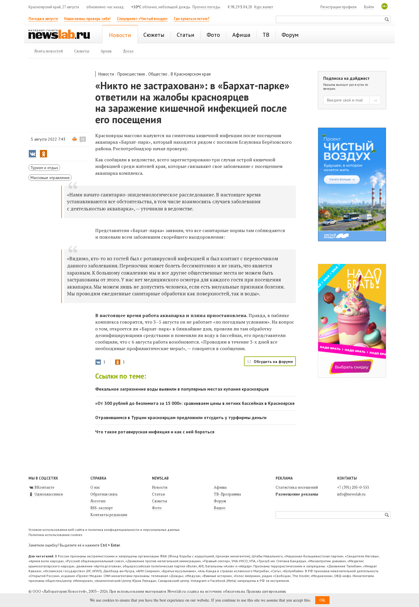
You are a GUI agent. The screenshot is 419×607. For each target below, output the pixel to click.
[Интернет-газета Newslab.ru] (62, 35)
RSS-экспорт (101, 507)
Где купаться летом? (192, 18)
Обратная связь (104, 494)
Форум (220, 501)
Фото (157, 507)
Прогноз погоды (206, 7)
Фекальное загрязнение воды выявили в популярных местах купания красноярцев (182, 389)
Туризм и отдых (44, 167)
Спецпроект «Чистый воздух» (142, 18)
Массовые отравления (50, 177)
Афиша (220, 487)
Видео (219, 507)
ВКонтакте (44, 487)
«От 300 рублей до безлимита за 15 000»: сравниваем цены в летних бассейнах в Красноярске (195, 403)
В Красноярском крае (191, 74)
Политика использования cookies (55, 535)
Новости (106, 74)
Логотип (97, 501)
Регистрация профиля (338, 7)
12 (82, 139)
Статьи (158, 494)
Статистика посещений (297, 487)
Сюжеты (159, 501)
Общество (157, 74)
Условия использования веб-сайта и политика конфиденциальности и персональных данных (104, 529)
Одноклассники (48, 494)
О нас (95, 487)
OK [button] (322, 600)
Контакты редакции (108, 514)
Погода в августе (43, 18)
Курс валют (263, 7)
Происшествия (131, 74)
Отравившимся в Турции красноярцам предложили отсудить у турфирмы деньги (181, 417)
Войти (369, 7)
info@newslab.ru (351, 494)
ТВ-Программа (227, 494)
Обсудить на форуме (273, 361)
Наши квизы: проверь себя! (87, 18)
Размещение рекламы (297, 494)
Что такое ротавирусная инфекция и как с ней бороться (154, 432)
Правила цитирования (266, 591)
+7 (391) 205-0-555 (353, 487)
